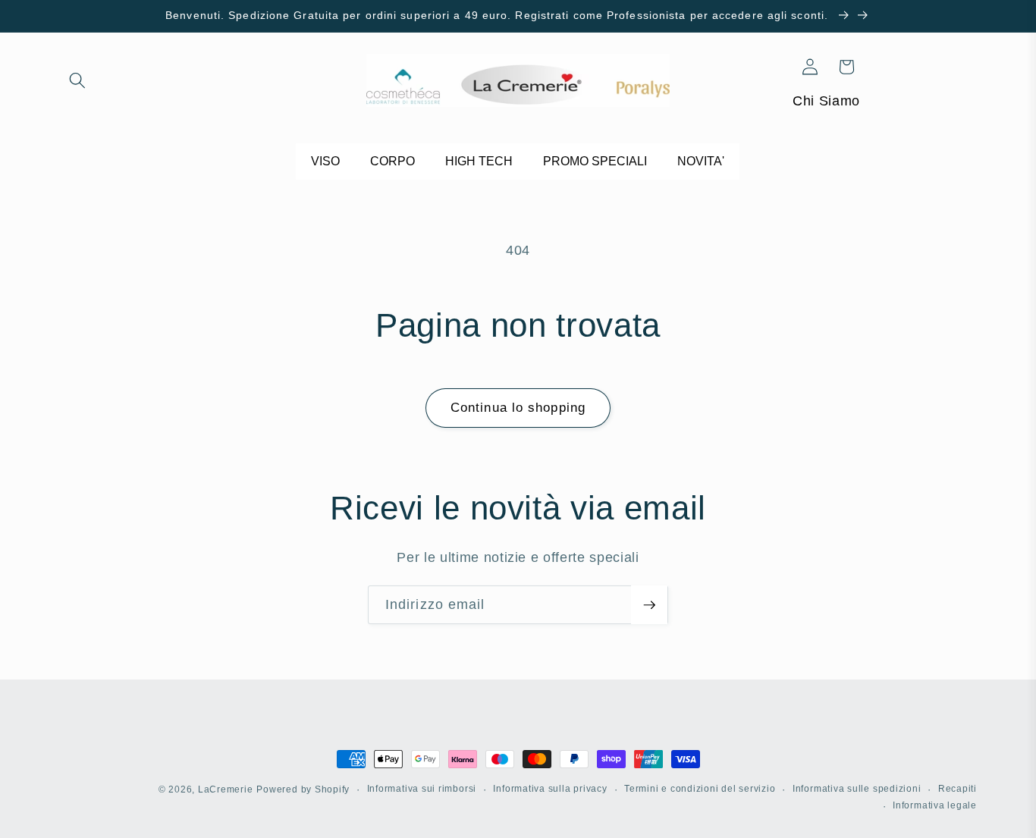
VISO (325, 161)
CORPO (392, 161)
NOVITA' (700, 161)
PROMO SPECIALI (595, 161)
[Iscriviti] (649, 605)
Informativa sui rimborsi (421, 788)
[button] (77, 80)
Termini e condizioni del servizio (699, 788)
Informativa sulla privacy (550, 788)
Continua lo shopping (518, 407)
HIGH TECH (479, 161)
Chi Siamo (826, 100)
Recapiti (957, 788)
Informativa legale (935, 804)
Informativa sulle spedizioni (857, 788)
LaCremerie (225, 789)
